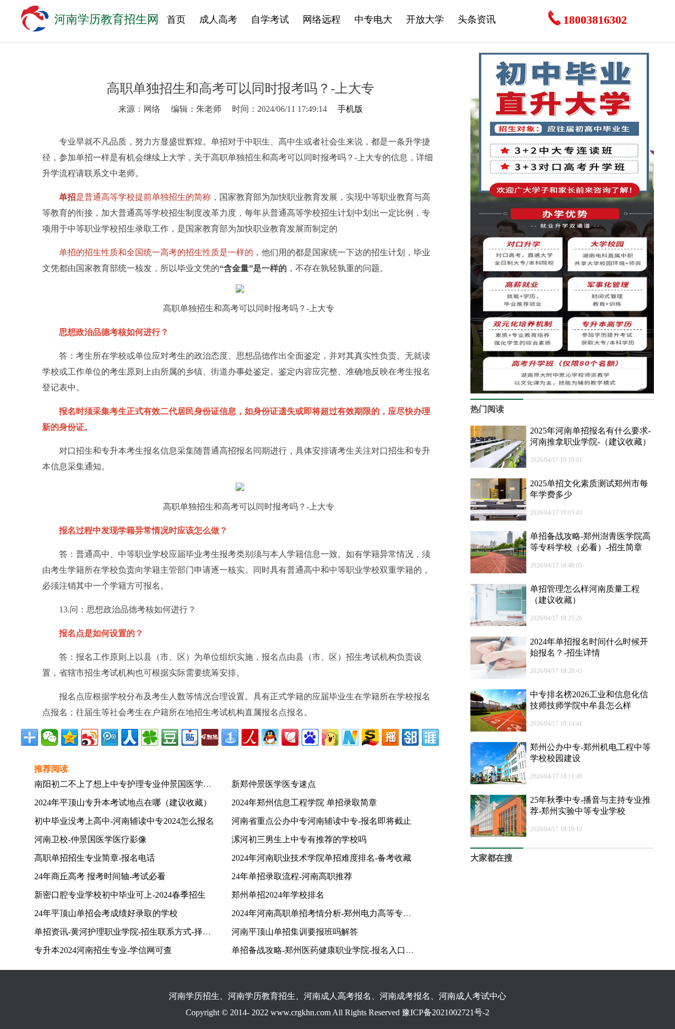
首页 (176, 19)
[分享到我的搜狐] (370, 737)
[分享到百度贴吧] (189, 737)
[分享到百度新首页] (310, 737)
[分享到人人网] (129, 737)
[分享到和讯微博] (209, 737)
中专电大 (373, 19)
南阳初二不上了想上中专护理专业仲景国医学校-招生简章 (141, 784)
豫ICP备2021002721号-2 (445, 1012)
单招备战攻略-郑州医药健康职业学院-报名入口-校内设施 (337, 950)
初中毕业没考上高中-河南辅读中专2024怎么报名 (124, 820)
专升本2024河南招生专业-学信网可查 (103, 950)
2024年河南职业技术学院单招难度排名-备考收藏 (321, 857)
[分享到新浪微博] (89, 737)
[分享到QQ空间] (69, 737)
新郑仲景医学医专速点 (274, 784)
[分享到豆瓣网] (169, 737)
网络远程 (322, 19)
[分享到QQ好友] (270, 737)
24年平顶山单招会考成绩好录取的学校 (106, 913)
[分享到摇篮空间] (390, 737)
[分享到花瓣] (290, 737)
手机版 (350, 108)
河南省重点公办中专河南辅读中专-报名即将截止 (321, 820)
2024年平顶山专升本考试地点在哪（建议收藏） (122, 802)
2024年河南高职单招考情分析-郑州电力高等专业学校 (330, 913)
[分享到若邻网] (410, 737)
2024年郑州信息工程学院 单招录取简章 (304, 802)
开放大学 (425, 19)
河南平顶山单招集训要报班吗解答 (295, 931)
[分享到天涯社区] (430, 737)
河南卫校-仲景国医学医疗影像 (90, 839)
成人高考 (218, 19)
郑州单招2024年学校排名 (278, 894)
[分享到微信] (49, 737)
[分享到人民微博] (250, 737)
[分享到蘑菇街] (330, 737)
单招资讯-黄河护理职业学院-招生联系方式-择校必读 (131, 931)
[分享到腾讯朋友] (149, 737)
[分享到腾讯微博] (109, 737)
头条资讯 (477, 19)
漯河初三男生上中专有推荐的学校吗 (299, 839)
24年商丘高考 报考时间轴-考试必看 (100, 876)
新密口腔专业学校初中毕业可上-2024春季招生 (120, 894)
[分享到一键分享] (229, 737)
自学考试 (270, 19)
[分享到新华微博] (350, 737)
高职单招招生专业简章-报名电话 (94, 857)
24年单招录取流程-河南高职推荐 (292, 876)
